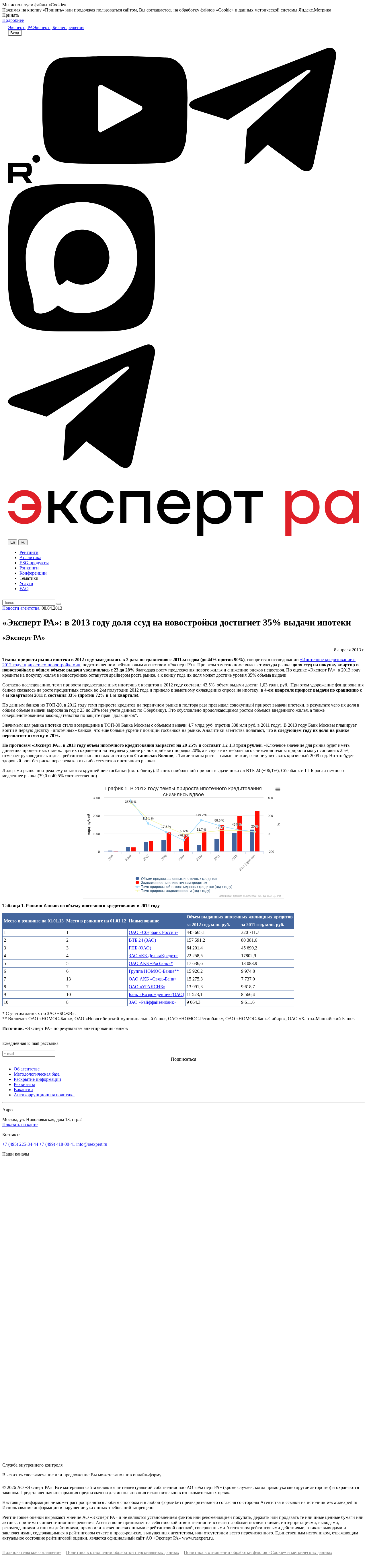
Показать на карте (20, 1124)
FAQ (24, 588)
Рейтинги (28, 552)
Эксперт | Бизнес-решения (58, 27)
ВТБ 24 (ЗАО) (142, 940)
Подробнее (13, 20)
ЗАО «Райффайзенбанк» (152, 1002)
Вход (14, 33)
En (12, 542)
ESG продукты (34, 562)
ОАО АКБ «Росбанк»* (151, 963)
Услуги (26, 583)
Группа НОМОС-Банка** (154, 971)
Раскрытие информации (37, 1079)
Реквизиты (24, 1084)
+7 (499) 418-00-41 (57, 1144)
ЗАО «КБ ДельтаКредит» (153, 955)
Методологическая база (37, 1074)
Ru (23, 542)
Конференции (33, 573)
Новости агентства (20, 608)
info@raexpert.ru (91, 1144)
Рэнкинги (29, 567)
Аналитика (30, 557)
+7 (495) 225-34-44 (20, 1144)
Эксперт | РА (20, 27)
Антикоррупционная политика (44, 1094)
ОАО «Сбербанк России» (153, 932)
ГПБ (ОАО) (140, 947)
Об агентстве (27, 1068)
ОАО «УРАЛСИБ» (147, 986)
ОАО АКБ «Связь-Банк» (153, 978)
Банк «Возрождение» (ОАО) (156, 994)
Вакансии (23, 1089)
